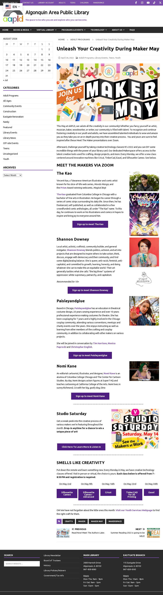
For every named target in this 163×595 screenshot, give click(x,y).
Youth (117, 58)
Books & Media (21, 30)
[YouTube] (148, 3)
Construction (9, 111)
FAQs (132, 30)
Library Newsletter (52, 555)
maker (81, 521)
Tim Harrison (100, 343)
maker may (97, 521)
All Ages (7, 101)
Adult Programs (86, 58)
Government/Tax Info (54, 575)
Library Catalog (10, 3)
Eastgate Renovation (13, 116)
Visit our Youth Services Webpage (134, 510)
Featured (7, 127)
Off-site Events (10, 143)
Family (6, 122)
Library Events (101, 58)
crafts (69, 521)
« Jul (5, 80)
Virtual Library (45, 30)
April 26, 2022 (67, 58)
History (47, 565)
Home (5, 30)
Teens (72, 3)
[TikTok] (154, 3)
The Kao (61, 194)
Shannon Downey (76, 250)
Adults (62, 3)
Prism (63, 187)
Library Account (46, 3)
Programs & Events (72, 30)
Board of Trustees (52, 560)
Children (84, 3)
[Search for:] (22, 563)
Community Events (12, 106)
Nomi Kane (109, 373)
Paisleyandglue (82, 308)
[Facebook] (136, 3)
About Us (117, 30)
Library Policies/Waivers (55, 570)
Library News (9, 138)
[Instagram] (142, 3)
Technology (97, 30)
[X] (160, 3)
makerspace (115, 521)
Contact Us (27, 3)
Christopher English (81, 347)
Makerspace (98, 3)
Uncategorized (10, 154)
